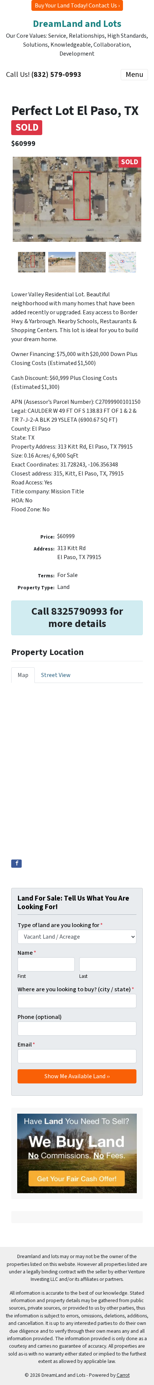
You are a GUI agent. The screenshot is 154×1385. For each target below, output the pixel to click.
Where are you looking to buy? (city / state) (76, 989)
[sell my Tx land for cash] (77, 1153)
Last (83, 976)
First (22, 976)
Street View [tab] (56, 675)
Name (27, 953)
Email (26, 1045)
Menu (134, 74)
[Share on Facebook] (16, 864)
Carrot (123, 1375)
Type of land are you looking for (60, 925)
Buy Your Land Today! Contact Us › (77, 5)
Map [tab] (23, 675)
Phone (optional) (40, 1017)
